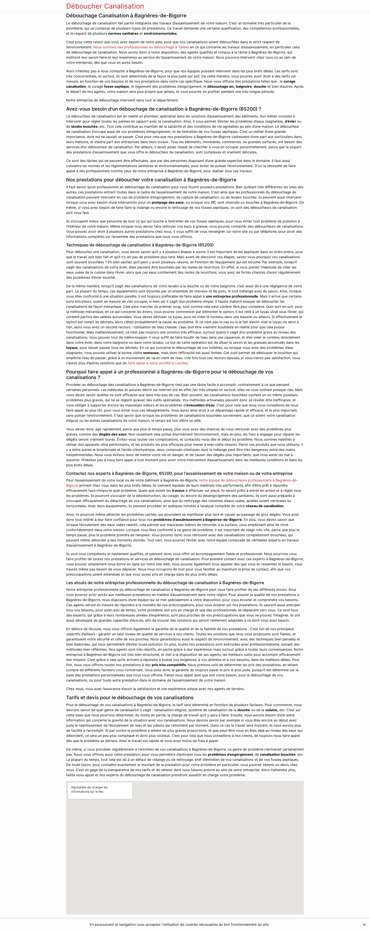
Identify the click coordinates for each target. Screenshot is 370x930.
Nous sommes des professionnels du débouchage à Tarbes (141, 47)
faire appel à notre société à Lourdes (158, 363)
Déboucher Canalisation (105, 6)
